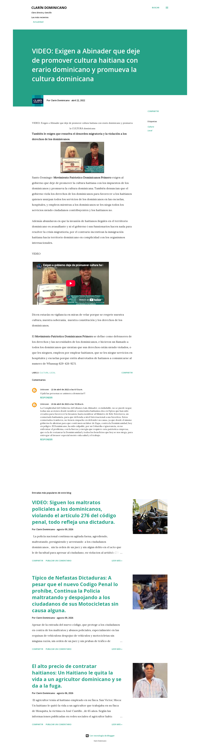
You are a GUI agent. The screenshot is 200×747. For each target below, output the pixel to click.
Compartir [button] (153, 111)
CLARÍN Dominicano (49, 7)
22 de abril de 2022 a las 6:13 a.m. (67, 389)
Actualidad (38, 22)
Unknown (44, 389)
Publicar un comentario (58, 560)
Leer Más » (117, 560)
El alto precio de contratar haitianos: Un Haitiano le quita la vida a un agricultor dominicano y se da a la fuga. (76, 676)
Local (150, 130)
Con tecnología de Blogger (102, 735)
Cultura (151, 126)
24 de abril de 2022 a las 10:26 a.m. (67, 404)
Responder (46, 397)
